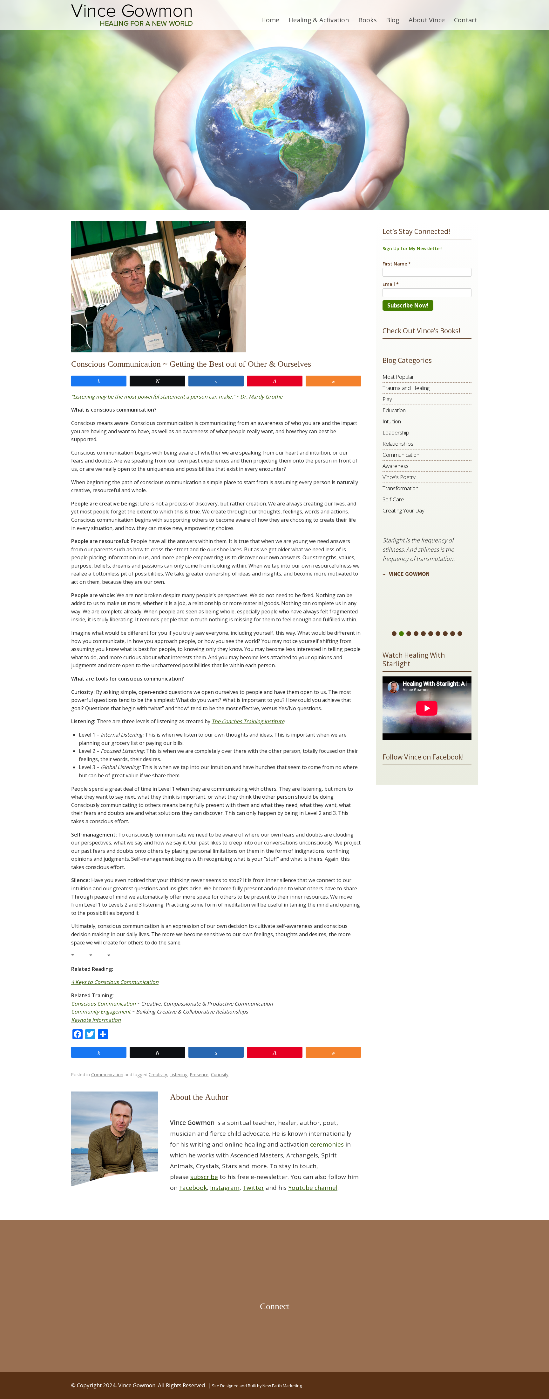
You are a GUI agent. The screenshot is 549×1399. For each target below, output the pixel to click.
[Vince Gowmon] (132, 15)
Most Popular (398, 376)
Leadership (396, 432)
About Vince (427, 20)
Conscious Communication (103, 1003)
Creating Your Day (403, 510)
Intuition (392, 421)
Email (391, 284)
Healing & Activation (318, 20)
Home (270, 20)
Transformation (400, 488)
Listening (178, 1074)
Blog (392, 20)
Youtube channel (312, 1187)
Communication (107, 1074)
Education (394, 410)
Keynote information (96, 1019)
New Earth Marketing (282, 1385)
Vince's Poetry (399, 477)
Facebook (193, 1187)
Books (367, 20)
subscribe (204, 1177)
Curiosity (219, 1074)
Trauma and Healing (406, 388)
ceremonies (327, 1144)
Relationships (398, 443)
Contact (465, 20)
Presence (199, 1074)
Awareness (396, 466)
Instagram (225, 1187)
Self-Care (393, 499)
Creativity (158, 1074)
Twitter (253, 1187)
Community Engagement (101, 1011)
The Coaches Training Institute (248, 721)
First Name (397, 264)
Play (387, 399)
